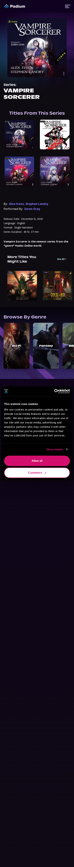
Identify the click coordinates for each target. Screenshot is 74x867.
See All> (62, 259)
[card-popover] (19, 134)
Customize (35, 472)
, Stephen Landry (36, 204)
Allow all (37, 460)
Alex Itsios (16, 204)
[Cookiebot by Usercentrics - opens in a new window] (54, 391)
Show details (55, 449)
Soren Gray (32, 209)
